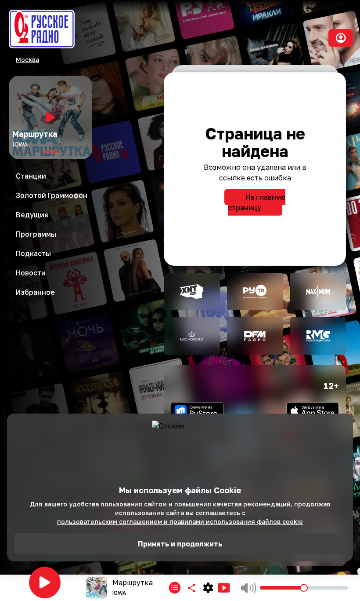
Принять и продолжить (180, 543)
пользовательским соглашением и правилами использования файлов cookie (180, 521)
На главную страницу (256, 202)
